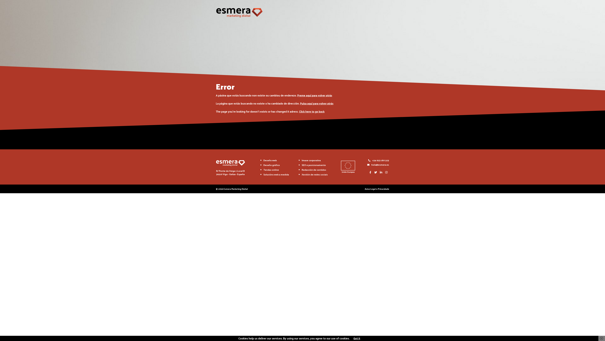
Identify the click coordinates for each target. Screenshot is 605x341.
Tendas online (271, 170)
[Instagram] (386, 172)
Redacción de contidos (314, 170)
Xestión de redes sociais (315, 174)
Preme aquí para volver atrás (314, 95)
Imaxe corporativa (311, 160)
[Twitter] (375, 172)
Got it (356, 338)
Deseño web (270, 160)
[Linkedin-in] (381, 172)
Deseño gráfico (271, 165)
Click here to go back (312, 111)
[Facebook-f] (370, 172)
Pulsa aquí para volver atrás (316, 103)
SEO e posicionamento (314, 165)
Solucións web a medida (276, 174)
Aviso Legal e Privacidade (377, 189)
